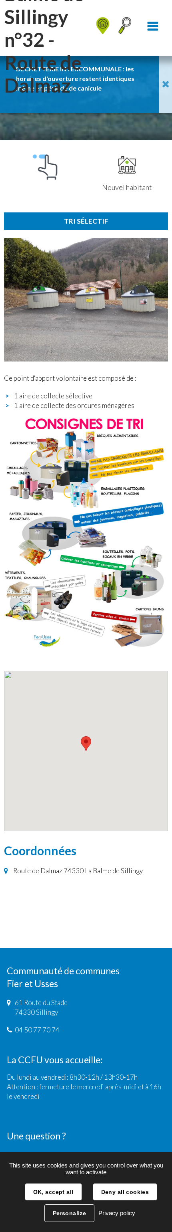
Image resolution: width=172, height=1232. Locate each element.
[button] (86, 743)
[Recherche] (125, 28)
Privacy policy (116, 1213)
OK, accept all (53, 1192)
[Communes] (96, 6)
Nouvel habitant (127, 187)
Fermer (165, 84)
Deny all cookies (125, 1192)
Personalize (69, 1213)
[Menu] (153, 28)
